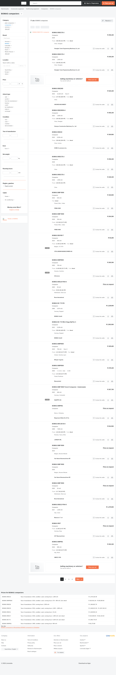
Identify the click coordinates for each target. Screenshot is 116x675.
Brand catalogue (32, 651)
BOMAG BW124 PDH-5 (59, 282)
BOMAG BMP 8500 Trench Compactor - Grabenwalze (69, 387)
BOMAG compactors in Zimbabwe (30, 627)
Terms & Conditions (33, 640)
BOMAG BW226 (6, 604)
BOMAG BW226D (57, 88)
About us (3, 640)
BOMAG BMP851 (57, 406)
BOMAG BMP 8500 (58, 192)
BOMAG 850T (56, 523)
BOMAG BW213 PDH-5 (59, 504)
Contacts (3, 645)
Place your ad (92, 79)
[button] (108, 48)
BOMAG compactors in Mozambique (11, 627)
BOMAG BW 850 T (58, 235)
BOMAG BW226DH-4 (58, 110)
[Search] (31, 3)
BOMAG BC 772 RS (58, 303)
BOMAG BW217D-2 (58, 32)
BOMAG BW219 (57, 132)
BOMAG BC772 (6, 619)
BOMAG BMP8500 (58, 260)
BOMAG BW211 (6, 612)
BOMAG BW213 (6, 596)
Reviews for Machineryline (35, 648)
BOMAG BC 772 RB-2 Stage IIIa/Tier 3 (64, 322)
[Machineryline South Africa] (10, 3)
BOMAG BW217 (6, 616)
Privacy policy (31, 642)
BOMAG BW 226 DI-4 (58, 423)
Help (2, 642)
